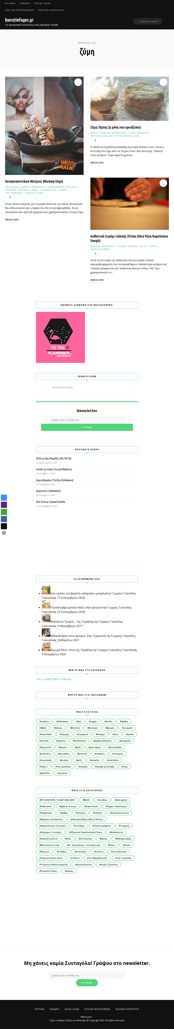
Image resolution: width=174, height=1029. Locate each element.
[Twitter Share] (4, 526)
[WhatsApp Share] (4, 512)
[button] (4, 533)
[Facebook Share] (4, 519)
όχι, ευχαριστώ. (87, 1017)
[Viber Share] (4, 505)
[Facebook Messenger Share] (4, 498)
